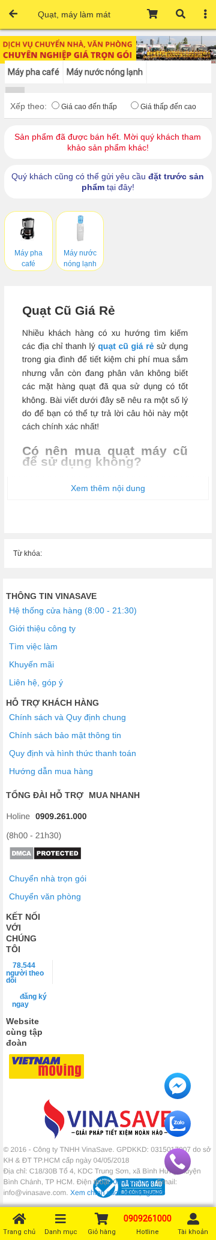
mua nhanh (114, 795)
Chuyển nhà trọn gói (47, 878)
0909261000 (133, 1182)
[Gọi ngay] (177, 1171)
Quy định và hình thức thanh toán (72, 753)
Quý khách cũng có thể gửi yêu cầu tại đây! (107, 181)
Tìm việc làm (33, 646)
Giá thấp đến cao (168, 107)
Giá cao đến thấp (89, 107)
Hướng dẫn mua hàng (51, 771)
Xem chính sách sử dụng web (118, 1192)
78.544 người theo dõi (25, 972)
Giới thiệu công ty (42, 628)
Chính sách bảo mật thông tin (65, 735)
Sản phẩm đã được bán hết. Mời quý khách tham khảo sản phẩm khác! (107, 142)
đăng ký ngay (29, 1000)
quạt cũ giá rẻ (126, 346)
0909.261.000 (61, 816)
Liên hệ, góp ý (36, 682)
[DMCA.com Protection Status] (45, 857)
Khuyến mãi (31, 664)
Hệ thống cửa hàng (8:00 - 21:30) (73, 610)
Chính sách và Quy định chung (67, 717)
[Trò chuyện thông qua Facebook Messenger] (177, 1096)
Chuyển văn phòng (45, 896)
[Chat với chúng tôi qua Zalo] (177, 1134)
